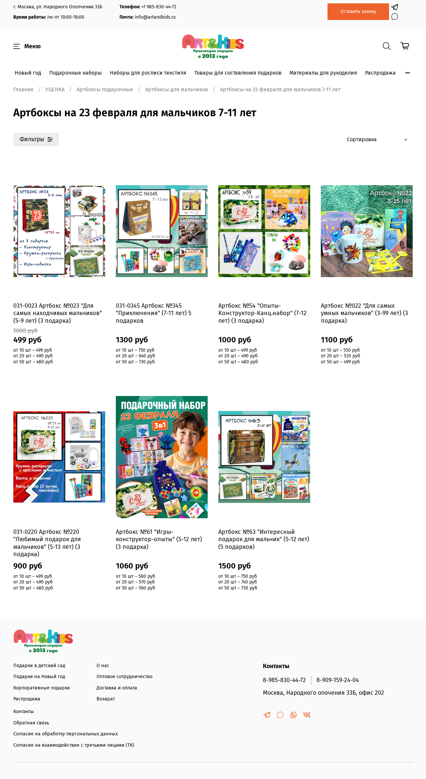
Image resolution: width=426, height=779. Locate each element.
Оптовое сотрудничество (124, 676)
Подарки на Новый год (39, 676)
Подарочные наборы (75, 73)
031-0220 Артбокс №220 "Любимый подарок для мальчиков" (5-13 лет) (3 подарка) (47, 543)
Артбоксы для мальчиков (176, 89)
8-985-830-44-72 (284, 680)
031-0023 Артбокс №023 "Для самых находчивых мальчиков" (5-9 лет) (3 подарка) (57, 313)
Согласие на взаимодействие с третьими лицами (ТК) (73, 745)
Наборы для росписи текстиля (148, 73)
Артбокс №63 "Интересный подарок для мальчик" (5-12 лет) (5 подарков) (263, 539)
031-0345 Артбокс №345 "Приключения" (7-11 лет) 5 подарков (153, 313)
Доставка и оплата (117, 688)
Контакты (23, 711)
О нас (103, 665)
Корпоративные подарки (41, 688)
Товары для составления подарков (238, 73)
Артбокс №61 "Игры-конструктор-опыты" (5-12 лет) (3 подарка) (159, 539)
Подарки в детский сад (39, 665)
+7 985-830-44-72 (158, 7)
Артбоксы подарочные (105, 89)
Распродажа (380, 73)
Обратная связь (31, 723)
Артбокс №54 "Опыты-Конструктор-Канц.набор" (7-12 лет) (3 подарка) (262, 313)
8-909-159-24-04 (338, 680)
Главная (23, 89)
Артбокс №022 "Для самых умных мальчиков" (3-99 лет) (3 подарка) (364, 313)
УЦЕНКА (55, 89)
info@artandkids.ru (155, 17)
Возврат (106, 699)
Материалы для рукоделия (323, 73)
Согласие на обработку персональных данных (65, 734)
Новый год (28, 73)
